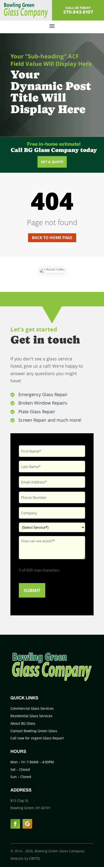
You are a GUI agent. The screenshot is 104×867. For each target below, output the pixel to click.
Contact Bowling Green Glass (33, 731)
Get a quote (52, 161)
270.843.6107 (78, 12)
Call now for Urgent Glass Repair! (37, 738)
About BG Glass (22, 723)
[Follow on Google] (27, 824)
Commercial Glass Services (32, 708)
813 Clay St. (19, 800)
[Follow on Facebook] (15, 824)
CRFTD (34, 858)
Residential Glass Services (31, 716)
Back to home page (52, 237)
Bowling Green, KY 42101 (30, 807)
